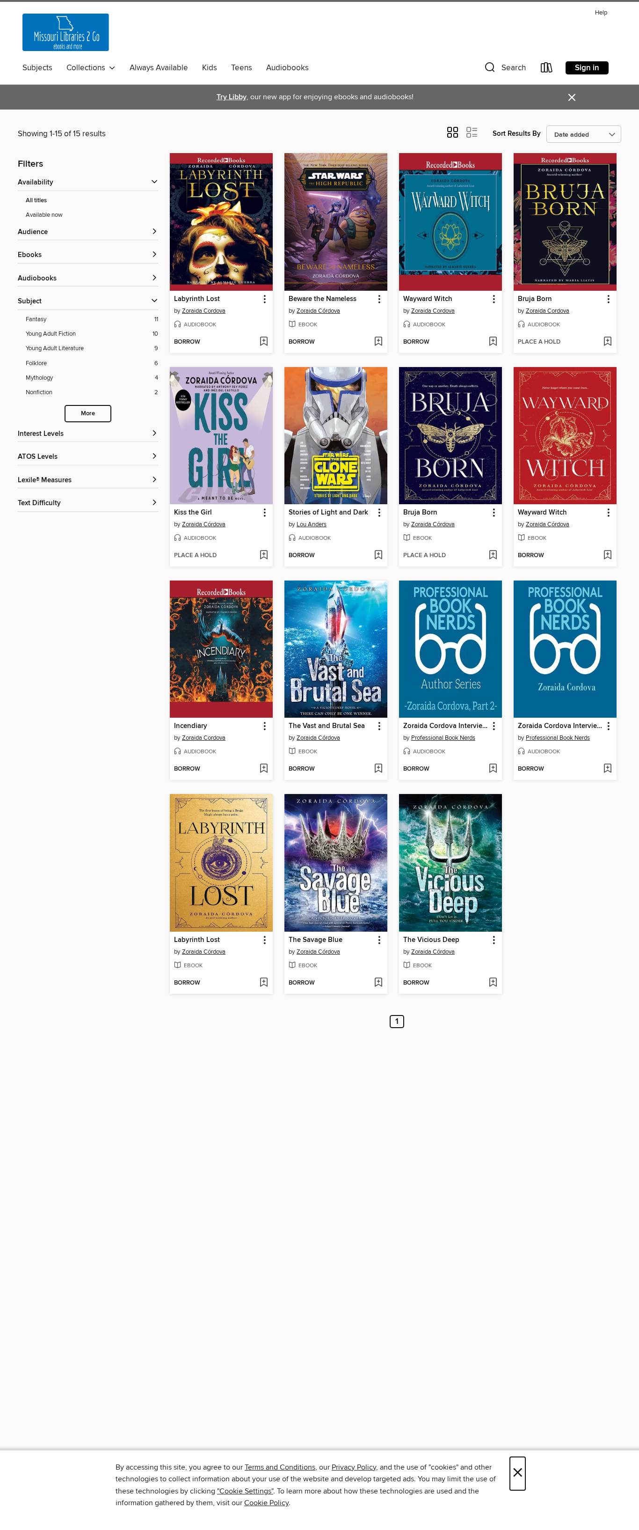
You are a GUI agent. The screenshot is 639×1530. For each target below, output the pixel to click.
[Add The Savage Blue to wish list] (378, 983)
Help (601, 12)
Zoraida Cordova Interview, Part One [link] (560, 726)
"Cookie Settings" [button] (245, 1491)
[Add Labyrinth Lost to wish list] (263, 342)
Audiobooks (287, 68)
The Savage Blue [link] (315, 940)
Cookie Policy (266, 1503)
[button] (504, 69)
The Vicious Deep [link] (431, 940)
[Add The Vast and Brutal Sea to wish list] (378, 769)
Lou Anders (312, 524)
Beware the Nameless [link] (322, 299)
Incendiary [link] (190, 726)
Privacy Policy (354, 1467)
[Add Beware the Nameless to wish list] (378, 342)
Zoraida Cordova (203, 311)
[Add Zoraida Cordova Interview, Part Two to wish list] (493, 769)
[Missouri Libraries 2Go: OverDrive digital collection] (65, 32)
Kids (209, 68)
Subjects (37, 68)
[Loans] (547, 69)
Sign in (587, 68)
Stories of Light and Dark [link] (328, 512)
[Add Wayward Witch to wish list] (493, 342)
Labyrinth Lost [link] (197, 299)
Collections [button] (87, 68)
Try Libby (232, 97)
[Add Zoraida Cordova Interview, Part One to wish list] (607, 769)
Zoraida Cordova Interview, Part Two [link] (446, 726)
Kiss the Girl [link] (193, 512)
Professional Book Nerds (443, 738)
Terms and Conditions (280, 1467)
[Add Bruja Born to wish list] (607, 342)
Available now (44, 215)
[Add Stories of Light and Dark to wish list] (378, 556)
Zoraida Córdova (318, 311)
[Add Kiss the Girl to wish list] (263, 556)
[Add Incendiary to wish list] (263, 769)
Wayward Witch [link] (427, 299)
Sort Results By (517, 133)
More (88, 414)
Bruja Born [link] (535, 299)
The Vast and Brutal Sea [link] (327, 726)
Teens (241, 68)
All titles (36, 201)
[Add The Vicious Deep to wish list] (493, 983)
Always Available (159, 68)
